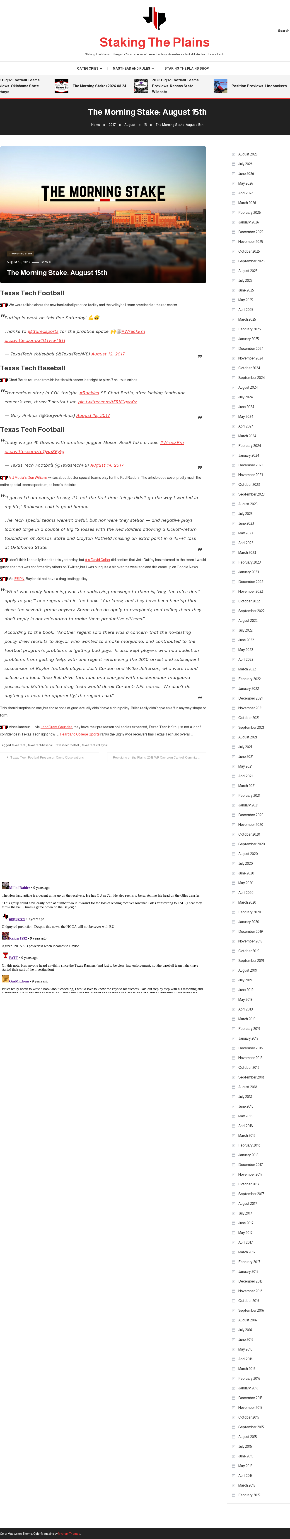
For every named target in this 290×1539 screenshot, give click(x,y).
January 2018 (248, 1155)
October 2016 (248, 1301)
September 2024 (251, 378)
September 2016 (251, 1310)
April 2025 (245, 310)
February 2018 (249, 1145)
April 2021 (245, 776)
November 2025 (250, 242)
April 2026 (245, 193)
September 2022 (251, 611)
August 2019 (247, 970)
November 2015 (250, 1408)
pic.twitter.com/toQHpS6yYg (34, 451)
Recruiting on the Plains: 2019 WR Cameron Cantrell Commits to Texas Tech (159, 757)
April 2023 (245, 543)
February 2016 (249, 1378)
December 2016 (250, 1281)
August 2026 (248, 154)
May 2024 (246, 416)
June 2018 (246, 1106)
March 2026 (247, 203)
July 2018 (245, 1097)
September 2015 (251, 1427)
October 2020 (249, 834)
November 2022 (250, 591)
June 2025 (246, 290)
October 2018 (248, 1067)
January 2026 (248, 222)
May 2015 (245, 1466)
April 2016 (245, 1359)
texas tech (19, 745)
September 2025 (251, 261)
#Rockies (89, 392)
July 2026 (245, 164)
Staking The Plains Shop (186, 68)
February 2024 (249, 446)
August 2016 (247, 1320)
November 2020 (250, 825)
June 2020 (246, 873)
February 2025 (249, 329)
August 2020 (248, 854)
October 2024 (249, 368)
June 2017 (246, 1223)
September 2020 (251, 844)
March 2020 (247, 902)
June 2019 (246, 990)
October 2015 (248, 1417)
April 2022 (245, 659)
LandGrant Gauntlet (56, 727)
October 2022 (249, 601)
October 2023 (249, 484)
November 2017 (250, 1174)
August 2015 (247, 1437)
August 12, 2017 (108, 354)
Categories (88, 68)
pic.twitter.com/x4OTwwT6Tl (35, 340)
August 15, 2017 (93, 415)
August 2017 (247, 1203)
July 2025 (245, 280)
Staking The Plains (155, 42)
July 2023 (245, 514)
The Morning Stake (20, 253)
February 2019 (249, 1029)
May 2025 (245, 300)
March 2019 (247, 1019)
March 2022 (247, 669)
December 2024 (251, 348)
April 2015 (245, 1476)
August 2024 (248, 387)
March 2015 (246, 1485)
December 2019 (250, 931)
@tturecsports (43, 331)
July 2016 (245, 1330)
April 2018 (245, 1126)
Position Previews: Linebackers (244, 86)
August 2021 (247, 737)
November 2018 (250, 1058)
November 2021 (250, 708)
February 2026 (249, 212)
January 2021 (248, 805)
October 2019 (248, 951)
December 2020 (250, 815)
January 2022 (248, 689)
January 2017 (248, 1271)
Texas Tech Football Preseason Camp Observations (47, 757)
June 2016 (245, 1340)
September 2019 (251, 961)
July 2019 (245, 980)
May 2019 (245, 999)
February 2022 (249, 679)
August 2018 (247, 1087)
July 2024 (245, 397)
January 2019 (248, 1038)
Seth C (46, 262)
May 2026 (245, 183)
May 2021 (245, 766)
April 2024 (246, 426)
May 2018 (245, 1116)
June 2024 (246, 407)
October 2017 (248, 1184)
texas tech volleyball (95, 745)
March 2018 (247, 1135)
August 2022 (248, 621)
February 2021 (249, 795)
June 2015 (245, 1456)
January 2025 (248, 339)
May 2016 (245, 1349)
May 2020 (245, 883)
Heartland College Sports (80, 734)
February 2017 (249, 1262)
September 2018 (251, 1077)
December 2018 (250, 1048)
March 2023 (247, 553)
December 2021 (250, 698)
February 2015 (249, 1495)
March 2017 (247, 1252)
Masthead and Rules (131, 68)
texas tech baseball (40, 745)
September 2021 (251, 727)
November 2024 (250, 358)
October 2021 (248, 718)
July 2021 (245, 747)
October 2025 (249, 251)
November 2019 (250, 941)
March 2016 (246, 1369)
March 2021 (246, 786)
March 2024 (247, 436)
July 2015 (245, 1446)
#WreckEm (133, 331)
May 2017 (245, 1233)
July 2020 (245, 863)
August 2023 (248, 504)
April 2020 (246, 893)
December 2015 (250, 1398)
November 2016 (250, 1291)
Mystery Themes (69, 1533)
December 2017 (250, 1165)
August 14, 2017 (107, 465)
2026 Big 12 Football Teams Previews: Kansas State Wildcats (160, 86)
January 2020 (248, 922)
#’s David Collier (97, 560)
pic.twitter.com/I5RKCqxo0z (107, 401)
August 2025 (248, 271)
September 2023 (251, 494)
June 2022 (246, 640)
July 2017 (245, 1213)
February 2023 (249, 562)
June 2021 (245, 757)
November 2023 (250, 475)
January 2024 (248, 455)
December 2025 (250, 232)
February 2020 (249, 912)
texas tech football (68, 745)
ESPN (19, 579)
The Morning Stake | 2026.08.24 (84, 86)
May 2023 (245, 533)
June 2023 (246, 523)
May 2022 (245, 650)
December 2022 (250, 582)
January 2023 (248, 572)
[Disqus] (103, 818)
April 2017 (245, 1242)
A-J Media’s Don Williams (28, 477)
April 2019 (245, 1009)
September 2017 (251, 1194)
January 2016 (248, 1388)
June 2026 (246, 174)
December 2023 (250, 465)
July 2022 (245, 630)
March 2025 (247, 319)
